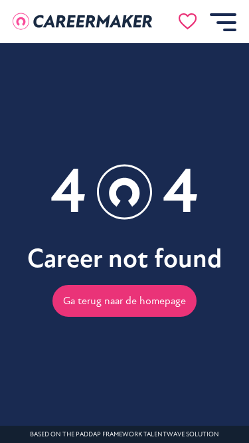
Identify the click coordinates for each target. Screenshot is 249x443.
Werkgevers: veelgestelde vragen (89, 265)
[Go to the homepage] (82, 21)
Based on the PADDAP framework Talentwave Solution (124, 434)
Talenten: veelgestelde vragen (89, 234)
